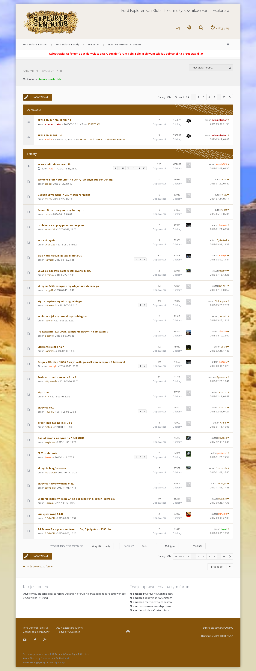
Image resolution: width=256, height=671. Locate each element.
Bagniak (49, 503)
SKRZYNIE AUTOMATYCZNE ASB (124, 44)
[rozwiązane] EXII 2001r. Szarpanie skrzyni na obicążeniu (73, 331)
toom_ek (50, 487)
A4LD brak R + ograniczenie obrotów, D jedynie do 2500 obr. (75, 529)
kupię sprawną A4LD (50, 514)
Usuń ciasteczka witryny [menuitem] (69, 627)
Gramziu (45, 658)
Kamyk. (223, 225)
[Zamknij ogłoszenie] (237, 53)
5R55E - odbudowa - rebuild (54, 164)
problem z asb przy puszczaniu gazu (61, 225)
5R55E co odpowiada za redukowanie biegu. (65, 270)
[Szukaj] (229, 67)
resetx (52, 79)
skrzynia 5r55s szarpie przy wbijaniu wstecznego (68, 286)
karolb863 (221, 164)
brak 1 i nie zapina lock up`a (55, 422)
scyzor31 (50, 229)
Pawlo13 (50, 411)
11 (123, 168)
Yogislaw (50, 442)
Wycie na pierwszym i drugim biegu (60, 301)
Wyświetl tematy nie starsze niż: (80, 546)
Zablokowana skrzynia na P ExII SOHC (61, 438)
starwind (42, 79)
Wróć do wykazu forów (39, 566)
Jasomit (49, 320)
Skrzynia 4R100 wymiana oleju (56, 483)
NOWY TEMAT (41, 97)
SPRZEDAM (94, 124)
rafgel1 (49, 290)
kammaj (49, 351)
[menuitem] (189, 28)
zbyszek (222, 437)
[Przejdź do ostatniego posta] (228, 120)
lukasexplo (51, 305)
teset (48, 183)
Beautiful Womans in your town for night (64, 194)
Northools (221, 468)
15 (144, 168)
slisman (223, 331)
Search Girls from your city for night (61, 210)
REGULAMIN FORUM (50, 135)
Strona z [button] (182, 97)
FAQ (177, 28)
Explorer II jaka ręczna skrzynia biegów (62, 316)
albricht (223, 392)
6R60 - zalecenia (47, 453)
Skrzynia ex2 (45, 407)
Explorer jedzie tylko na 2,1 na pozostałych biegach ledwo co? (76, 498)
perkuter (222, 453)
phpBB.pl (60, 662)
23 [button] (224, 97)
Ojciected (50, 244)
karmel (49, 259)
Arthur (48, 427)
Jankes (49, 457)
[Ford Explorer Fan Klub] (51, 22)
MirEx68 (222, 513)
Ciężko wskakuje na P (51, 346)
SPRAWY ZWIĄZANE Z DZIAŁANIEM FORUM (101, 139)
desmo (49, 275)
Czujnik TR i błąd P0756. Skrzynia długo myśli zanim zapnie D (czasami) (81, 362)
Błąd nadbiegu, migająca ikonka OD (60, 255)
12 (128, 168)
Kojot (224, 529)
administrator (53, 124)
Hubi (59, 79)
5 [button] (214, 97)
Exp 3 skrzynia (46, 240)
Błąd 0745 (43, 392)
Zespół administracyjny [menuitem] (36, 631)
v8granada (51, 381)
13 (133, 168)
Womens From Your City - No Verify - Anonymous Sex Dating (75, 179)
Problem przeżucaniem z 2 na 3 (57, 377)
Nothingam (221, 301)
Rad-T (48, 139)
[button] (230, 97)
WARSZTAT (93, 44)
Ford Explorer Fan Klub (35, 44)
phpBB (49, 654)
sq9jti (224, 346)
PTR (47, 396)
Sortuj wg (135, 546)
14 (139, 168)
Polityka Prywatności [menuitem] (68, 631)
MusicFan (50, 472)
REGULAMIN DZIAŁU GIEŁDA (54, 120)
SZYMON (50, 518)
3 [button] (203, 97)
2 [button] (198, 97)
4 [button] (209, 97)
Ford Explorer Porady (67, 44)
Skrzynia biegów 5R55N (52, 468)
